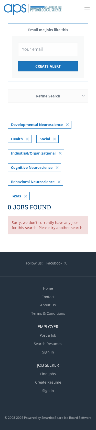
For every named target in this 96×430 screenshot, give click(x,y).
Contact (48, 296)
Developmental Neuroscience (37, 124)
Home (48, 288)
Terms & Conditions (48, 313)
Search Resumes (48, 343)
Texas (16, 196)
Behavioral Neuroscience (33, 181)
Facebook (54, 263)
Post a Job (48, 335)
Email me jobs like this (48, 29)
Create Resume (48, 382)
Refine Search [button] (48, 96)
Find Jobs (48, 373)
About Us (48, 304)
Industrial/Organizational (33, 153)
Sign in (48, 352)
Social (45, 138)
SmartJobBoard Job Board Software (66, 417)
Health (17, 138)
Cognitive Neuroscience (31, 167)
